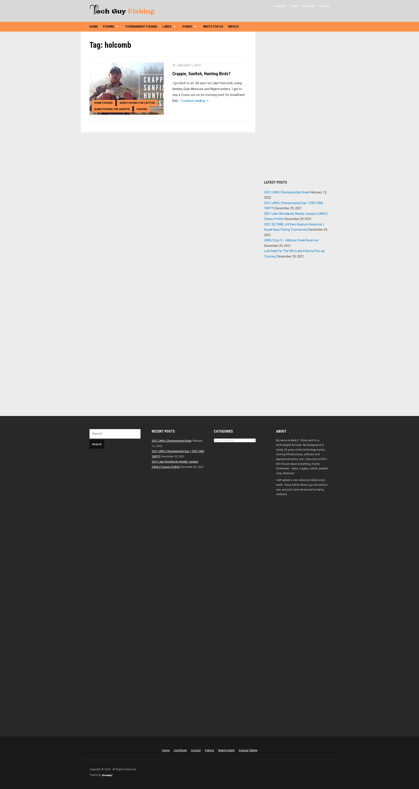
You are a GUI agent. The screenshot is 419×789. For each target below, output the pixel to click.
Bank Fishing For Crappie (112, 109)
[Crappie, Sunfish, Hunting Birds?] (126, 88)
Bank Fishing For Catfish (137, 102)
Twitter (294, 6)
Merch (233, 27)
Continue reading (195, 101)
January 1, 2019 (189, 65)
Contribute (180, 750)
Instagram (308, 6)
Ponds (187, 27)
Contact (196, 750)
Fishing (108, 27)
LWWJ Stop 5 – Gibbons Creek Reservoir (291, 240)
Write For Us (213, 27)
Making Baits (226, 750)
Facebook (279, 6)
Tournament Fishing (141, 27)
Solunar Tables (248, 750)
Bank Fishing (103, 102)
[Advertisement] (297, 105)
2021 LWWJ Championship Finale (286, 192)
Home (93, 27)
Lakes (167, 27)
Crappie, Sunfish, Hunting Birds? (201, 73)
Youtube (324, 6)
